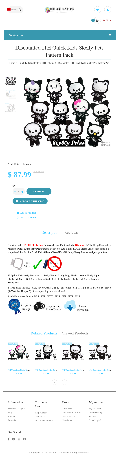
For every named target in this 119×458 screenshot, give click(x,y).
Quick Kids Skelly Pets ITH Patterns (36, 63)
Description (50, 232)
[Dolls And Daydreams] (59, 12)
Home (12, 63)
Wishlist (93, 416)
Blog (10, 412)
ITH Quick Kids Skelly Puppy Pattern (76, 370)
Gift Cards (67, 408)
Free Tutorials (68, 416)
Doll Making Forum (71, 412)
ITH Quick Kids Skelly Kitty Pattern (102, 370)
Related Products (44, 333)
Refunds (12, 420)
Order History (95, 412)
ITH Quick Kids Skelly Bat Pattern (48, 370)
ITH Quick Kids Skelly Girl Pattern (21, 370)
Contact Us (40, 416)
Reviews (71, 232)
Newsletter (67, 420)
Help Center (40, 412)
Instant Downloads (44, 420)
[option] (67, 112)
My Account (95, 408)
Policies (11, 416)
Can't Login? (95, 420)
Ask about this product (32, 201)
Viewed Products (75, 333)
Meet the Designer (16, 408)
